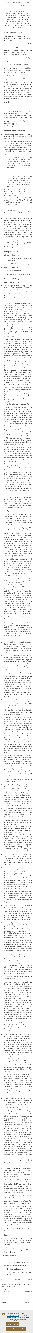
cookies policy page (13, 1315)
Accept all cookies (13, 1324)
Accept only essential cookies (16, 1329)
